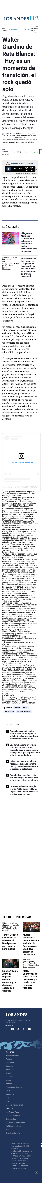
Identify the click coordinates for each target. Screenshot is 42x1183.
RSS (7, 1130)
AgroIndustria (11, 1094)
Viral (7, 1101)
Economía (9, 1062)
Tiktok (18, 1029)
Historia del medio (12, 1133)
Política (8, 1059)
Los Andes (4, 29)
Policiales (9, 1069)
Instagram (12, 1029)
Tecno (7, 1098)
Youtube (29, 1029)
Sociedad (9, 1066)
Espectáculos (16, 30)
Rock (25, 708)
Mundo (8, 1080)
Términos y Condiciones (15, 1122)
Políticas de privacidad (14, 1126)
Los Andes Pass (12, 1112)
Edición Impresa (24, 712)
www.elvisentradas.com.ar (24, 703)
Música (17, 708)
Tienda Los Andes (12, 1115)
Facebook (6, 1029)
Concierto (9, 712)
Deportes (9, 1073)
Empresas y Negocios (14, 1087)
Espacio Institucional (14, 1105)
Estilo (7, 1091)
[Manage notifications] (36, 1172)
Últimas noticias (12, 1055)
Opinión (8, 1084)
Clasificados (10, 1119)
